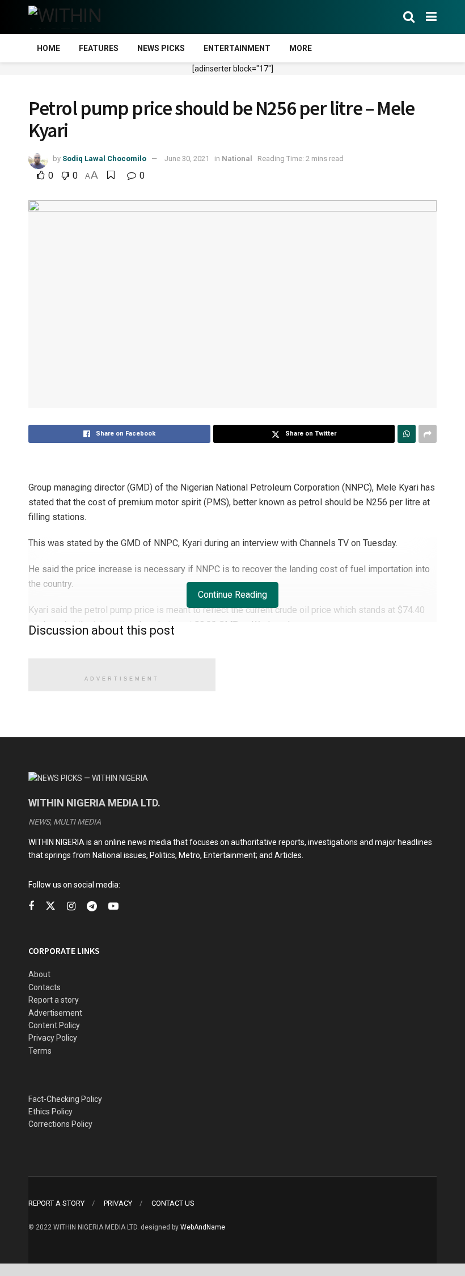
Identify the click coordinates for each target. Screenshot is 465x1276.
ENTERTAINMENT (237, 48)
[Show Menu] (431, 17)
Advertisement (55, 1012)
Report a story (53, 999)
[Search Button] (409, 17)
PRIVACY (118, 1203)
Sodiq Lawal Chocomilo (104, 158)
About (39, 974)
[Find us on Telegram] (92, 906)
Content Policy (54, 1025)
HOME (48, 48)
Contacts (44, 987)
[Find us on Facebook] (31, 906)
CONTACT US (173, 1203)
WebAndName (202, 1227)
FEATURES (99, 48)
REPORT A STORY (56, 1203)
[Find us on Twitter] (50, 906)
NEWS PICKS (161, 48)
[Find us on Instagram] (71, 906)
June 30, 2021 (186, 158)
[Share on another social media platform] (427, 434)
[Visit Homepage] (83, 17)
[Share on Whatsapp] (407, 434)
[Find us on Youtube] (113, 906)
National (237, 158)
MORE (300, 48)
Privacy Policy (52, 1037)
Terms (40, 1050)
